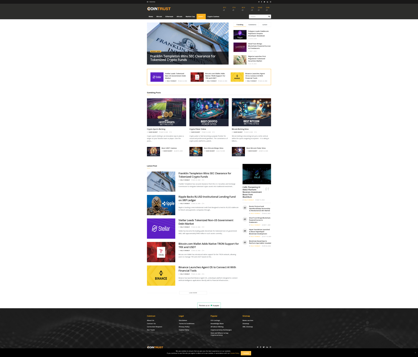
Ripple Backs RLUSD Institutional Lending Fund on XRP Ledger (207, 198)
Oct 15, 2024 (267, 236)
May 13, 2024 (260, 200)
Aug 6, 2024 (266, 213)
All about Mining (217, 327)
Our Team (151, 330)
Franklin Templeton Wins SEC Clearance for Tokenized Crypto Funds (183, 58)
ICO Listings (215, 320)
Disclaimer (183, 320)
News (151, 16)
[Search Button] (269, 17)
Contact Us (151, 323)
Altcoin (179, 16)
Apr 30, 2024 (267, 246)
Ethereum (169, 16)
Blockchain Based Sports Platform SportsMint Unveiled (260, 242)
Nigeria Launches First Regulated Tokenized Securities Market (257, 58)
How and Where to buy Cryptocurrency (219, 334)
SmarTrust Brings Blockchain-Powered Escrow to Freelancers (259, 46)
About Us (150, 320)
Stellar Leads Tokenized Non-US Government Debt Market (175, 75)
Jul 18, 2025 (221, 151)
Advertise (152, 2)
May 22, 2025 (207, 132)
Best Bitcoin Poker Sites (256, 148)
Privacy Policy (184, 327)
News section (248, 320)
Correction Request (154, 327)
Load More (193, 293)
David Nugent (153, 132)
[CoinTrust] (155, 347)
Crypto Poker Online (197, 129)
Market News (156, 51)
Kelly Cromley (171, 81)
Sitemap (246, 323)
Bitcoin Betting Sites (240, 129)
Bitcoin (159, 16)
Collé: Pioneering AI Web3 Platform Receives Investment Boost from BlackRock (252, 192)
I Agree (246, 353)
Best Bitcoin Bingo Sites (213, 148)
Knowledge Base (217, 323)
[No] (415, 353)
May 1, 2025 (266, 225)
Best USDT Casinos (169, 148)
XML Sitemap (248, 327)
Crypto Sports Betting (156, 129)
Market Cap (190, 16)
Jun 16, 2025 (179, 151)
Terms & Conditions (186, 323)
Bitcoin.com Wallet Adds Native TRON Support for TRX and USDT (215, 75)
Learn (200, 16)
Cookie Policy (184, 330)
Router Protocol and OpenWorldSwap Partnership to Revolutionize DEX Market (259, 208)
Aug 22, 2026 (183, 81)
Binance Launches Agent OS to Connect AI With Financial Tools (255, 75)
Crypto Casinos (213, 16)
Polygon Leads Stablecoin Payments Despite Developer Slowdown (258, 33)
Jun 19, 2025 (164, 132)
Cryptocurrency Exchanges (221, 330)
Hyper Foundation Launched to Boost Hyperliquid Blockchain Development (259, 231)
